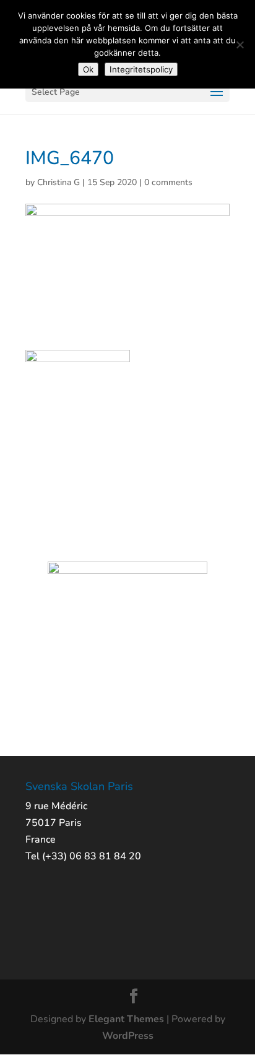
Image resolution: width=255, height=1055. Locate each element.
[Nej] (239, 44)
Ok (88, 69)
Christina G (58, 182)
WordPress (127, 1036)
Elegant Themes (126, 1019)
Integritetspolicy (141, 69)
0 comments (168, 182)
